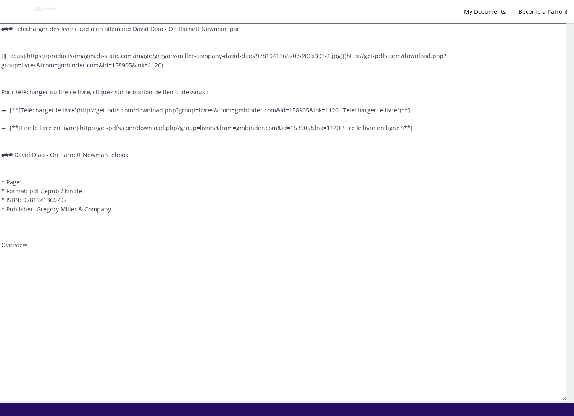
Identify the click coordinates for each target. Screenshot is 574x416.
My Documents (485, 12)
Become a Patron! (543, 12)
